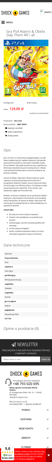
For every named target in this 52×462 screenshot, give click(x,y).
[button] (13, 128)
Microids (18, 120)
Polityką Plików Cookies (20, 454)
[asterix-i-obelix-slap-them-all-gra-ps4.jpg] (26, 68)
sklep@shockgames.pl (18, 397)
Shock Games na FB (18, 402)
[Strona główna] (15, 13)
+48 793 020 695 (26, 383)
